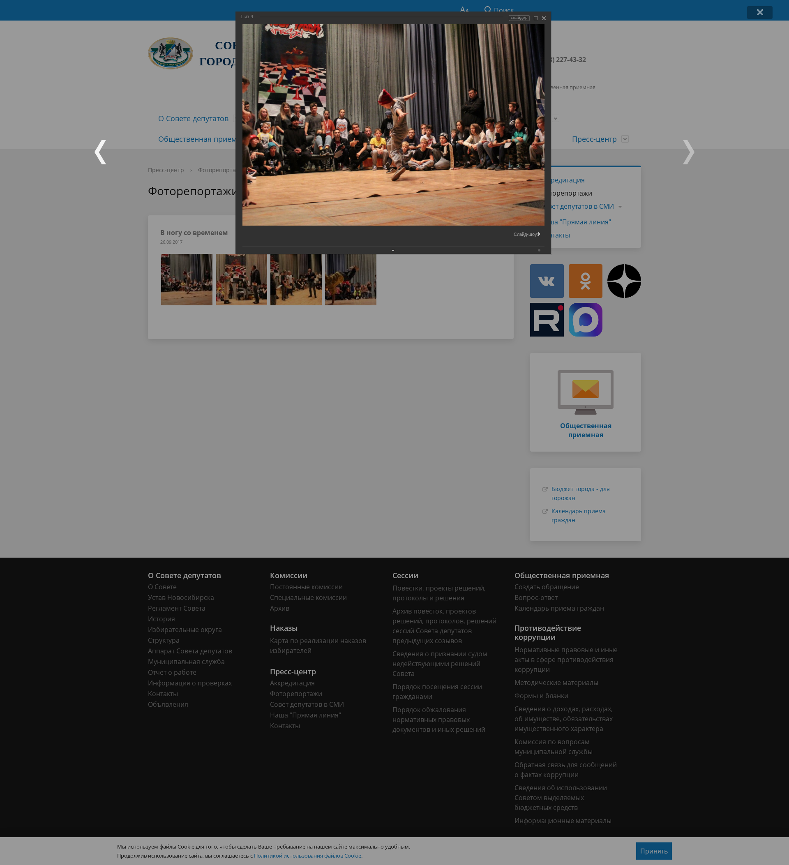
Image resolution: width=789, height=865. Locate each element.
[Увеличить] (536, 18)
